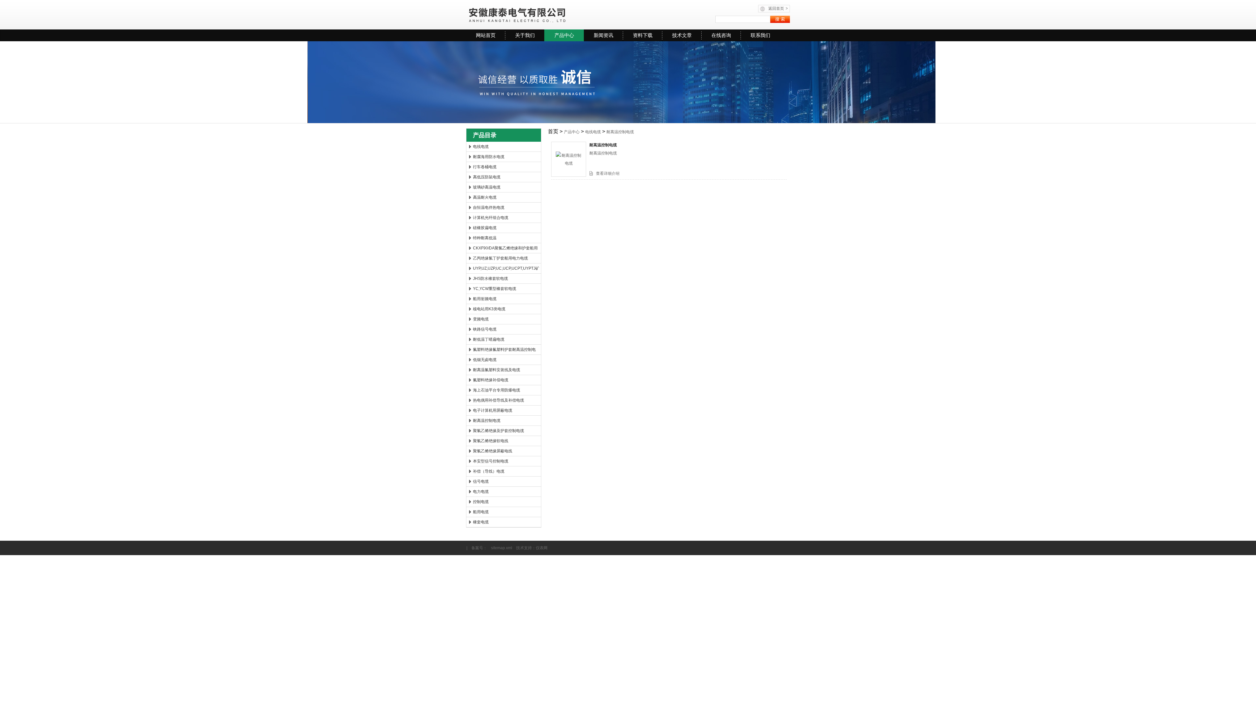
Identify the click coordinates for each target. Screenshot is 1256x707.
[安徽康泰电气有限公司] (546, 14)
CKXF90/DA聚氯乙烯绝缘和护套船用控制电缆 (505, 249)
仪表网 (542, 548)
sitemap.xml (501, 548)
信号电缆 (481, 481)
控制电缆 (481, 501)
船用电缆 (481, 512)
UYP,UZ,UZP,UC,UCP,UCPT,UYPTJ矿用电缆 (506, 269)
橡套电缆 (481, 522)
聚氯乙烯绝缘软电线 (490, 441)
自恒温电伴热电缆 (488, 207)
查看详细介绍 (607, 173)
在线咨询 (721, 35)
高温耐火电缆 (485, 197)
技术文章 (682, 35)
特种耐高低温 (485, 238)
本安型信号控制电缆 (490, 461)
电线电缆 (481, 146)
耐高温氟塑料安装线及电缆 (496, 370)
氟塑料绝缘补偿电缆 (490, 380)
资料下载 (643, 35)
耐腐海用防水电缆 (488, 156)
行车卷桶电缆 (485, 167)
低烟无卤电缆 (485, 359)
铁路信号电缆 (485, 329)
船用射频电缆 (485, 299)
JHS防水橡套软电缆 (490, 278)
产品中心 (564, 35)
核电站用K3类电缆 (489, 309)
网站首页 (486, 35)
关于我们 (525, 35)
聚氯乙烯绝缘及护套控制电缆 (498, 430)
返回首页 (778, 8)
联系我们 (760, 35)
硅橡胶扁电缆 (485, 228)
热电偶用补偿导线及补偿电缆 (498, 400)
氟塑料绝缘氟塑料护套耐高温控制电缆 (504, 350)
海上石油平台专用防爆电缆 (496, 390)
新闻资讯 (603, 35)
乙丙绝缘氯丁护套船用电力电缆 (500, 258)
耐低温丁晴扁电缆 (488, 339)
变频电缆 (481, 319)
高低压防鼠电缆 (486, 177)
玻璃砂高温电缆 (486, 187)
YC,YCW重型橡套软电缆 (494, 288)
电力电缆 (481, 491)
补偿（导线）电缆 (488, 471)
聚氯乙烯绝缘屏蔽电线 (492, 451)
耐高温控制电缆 (486, 420)
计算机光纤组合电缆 (490, 217)
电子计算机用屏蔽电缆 (492, 410)
